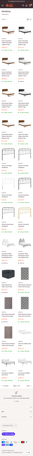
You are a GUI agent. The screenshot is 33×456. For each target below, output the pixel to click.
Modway (4, 38)
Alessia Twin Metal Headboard (23, 225)
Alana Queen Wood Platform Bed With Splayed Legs (23, 105)
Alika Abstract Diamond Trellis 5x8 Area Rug (24, 285)
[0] (30, 5)
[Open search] (23, 5)
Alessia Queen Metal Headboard (7, 225)
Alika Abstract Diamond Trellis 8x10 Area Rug (24, 315)
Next (28, 385)
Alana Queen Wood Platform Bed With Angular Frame (23, 73)
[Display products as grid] (28, 19)
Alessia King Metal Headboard (23, 196)
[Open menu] (2, 5)
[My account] (26, 5)
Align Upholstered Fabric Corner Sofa (7, 285)
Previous (6, 385)
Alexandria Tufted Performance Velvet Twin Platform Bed (23, 255)
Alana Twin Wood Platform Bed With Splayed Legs (23, 136)
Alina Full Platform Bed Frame (24, 344)
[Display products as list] (30, 19)
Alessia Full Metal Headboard (7, 166)
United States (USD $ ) (8, 425)
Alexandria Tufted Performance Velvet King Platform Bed (7, 255)
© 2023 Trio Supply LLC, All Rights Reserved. (12, 452)
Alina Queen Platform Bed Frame (7, 374)
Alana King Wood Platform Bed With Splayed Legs (23, 42)
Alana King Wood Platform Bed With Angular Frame (7, 42)
